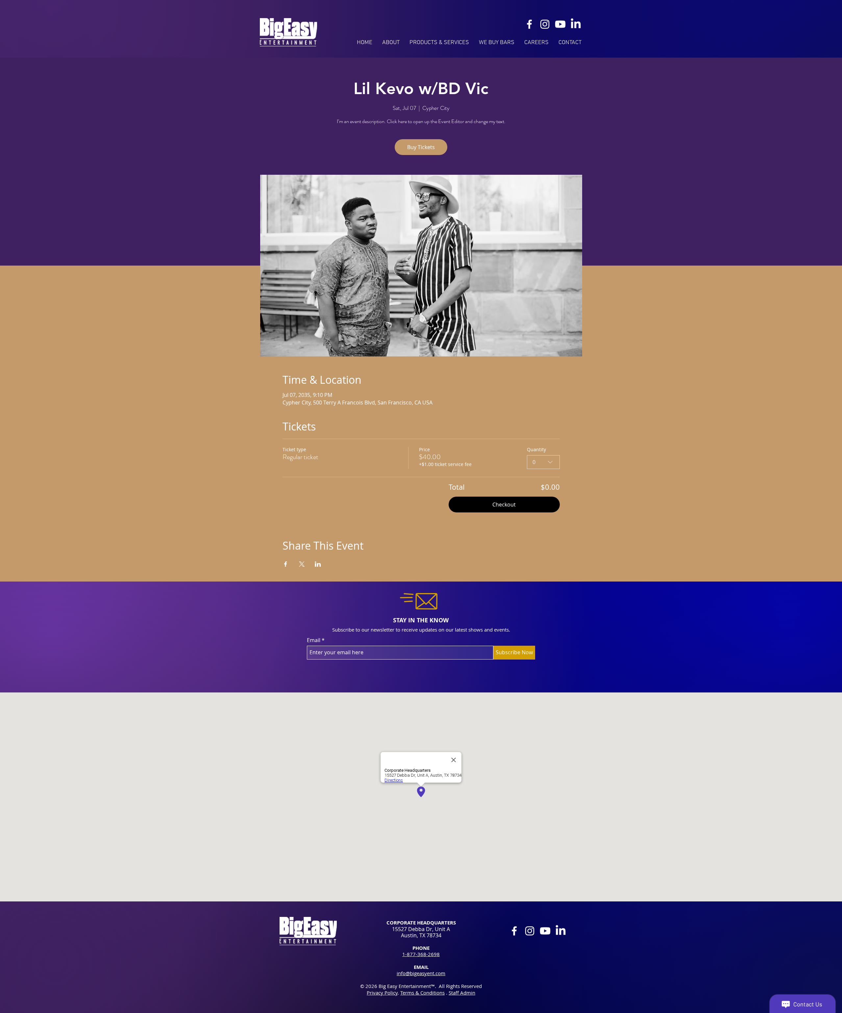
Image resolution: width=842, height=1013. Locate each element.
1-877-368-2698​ (421, 954)
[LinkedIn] (576, 24)
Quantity (536, 450)
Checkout (504, 504)
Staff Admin (462, 992)
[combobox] (543, 462)
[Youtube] (560, 24)
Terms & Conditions (422, 992)
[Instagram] (545, 24)
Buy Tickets (421, 147)
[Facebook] (529, 24)
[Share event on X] (302, 564)
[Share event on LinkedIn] (318, 564)
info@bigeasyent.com (421, 973)
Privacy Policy (382, 992)
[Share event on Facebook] (286, 564)
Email (313, 640)
